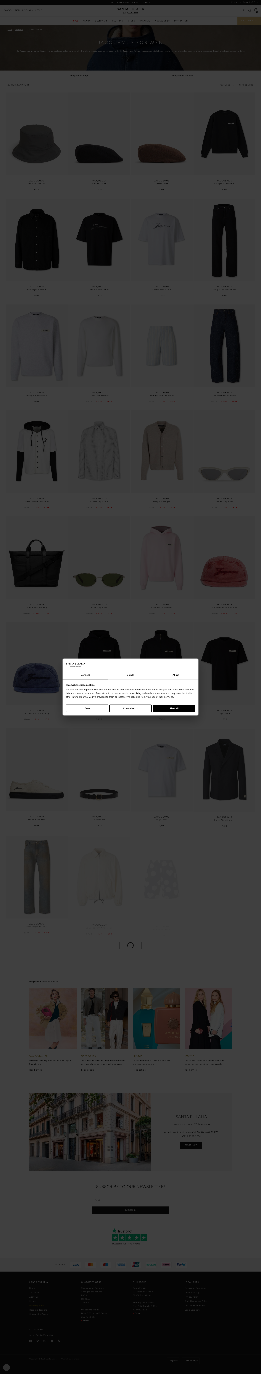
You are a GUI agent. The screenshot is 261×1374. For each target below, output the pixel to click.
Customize (128, 708)
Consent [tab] (85, 675)
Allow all (174, 708)
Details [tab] (130, 675)
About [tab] (175, 675)
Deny (87, 708)
